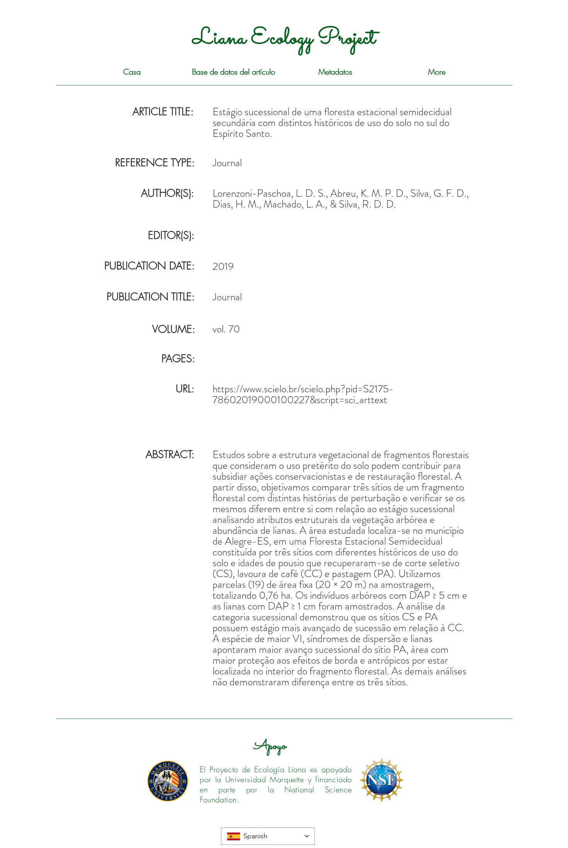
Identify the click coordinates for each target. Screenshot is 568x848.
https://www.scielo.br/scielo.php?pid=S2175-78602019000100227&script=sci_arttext (303, 394)
